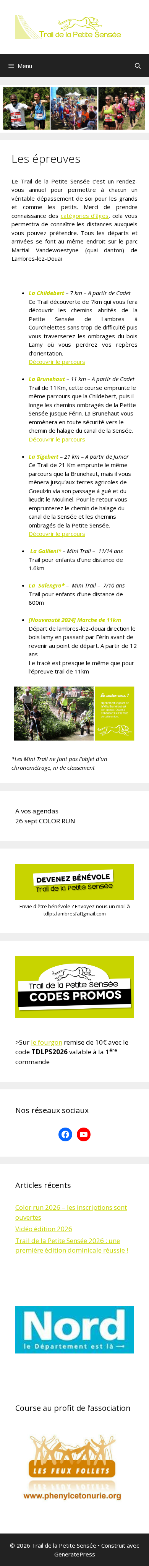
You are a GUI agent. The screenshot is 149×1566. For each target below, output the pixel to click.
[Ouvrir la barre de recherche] (137, 65)
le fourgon (46, 1042)
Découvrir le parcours (57, 361)
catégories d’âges (85, 215)
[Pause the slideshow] (110, 1329)
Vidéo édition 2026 (43, 1228)
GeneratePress (74, 1554)
